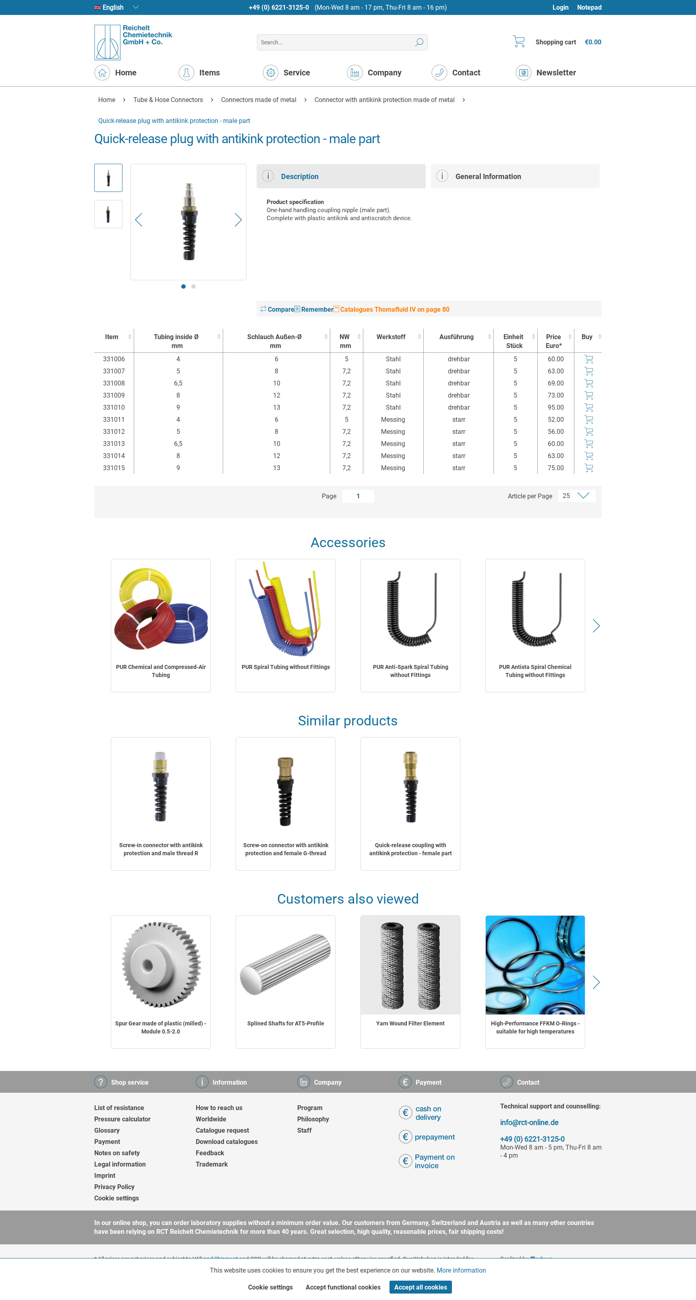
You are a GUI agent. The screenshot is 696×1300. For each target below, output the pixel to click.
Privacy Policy (114, 1187)
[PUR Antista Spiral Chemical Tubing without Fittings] (535, 608)
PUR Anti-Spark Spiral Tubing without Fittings (410, 671)
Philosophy (313, 1119)
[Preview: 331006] (108, 178)
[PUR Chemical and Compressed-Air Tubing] (160, 608)
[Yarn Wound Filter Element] (410, 965)
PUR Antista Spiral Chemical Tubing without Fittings (535, 671)
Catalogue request (222, 1130)
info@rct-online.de (529, 1122)
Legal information (120, 1164)
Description (300, 176)
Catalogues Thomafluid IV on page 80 (394, 309)
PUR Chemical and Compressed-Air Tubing (161, 671)
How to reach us (219, 1108)
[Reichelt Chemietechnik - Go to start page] (133, 42)
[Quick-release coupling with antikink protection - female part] (410, 787)
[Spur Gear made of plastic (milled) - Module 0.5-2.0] (160, 965)
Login (561, 7)
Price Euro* (554, 341)
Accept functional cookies (343, 1287)
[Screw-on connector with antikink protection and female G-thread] (285, 787)
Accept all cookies (420, 1287)
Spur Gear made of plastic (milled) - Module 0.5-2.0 (160, 1027)
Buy (587, 337)
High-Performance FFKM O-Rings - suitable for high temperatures (535, 1027)
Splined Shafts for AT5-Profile (285, 1023)
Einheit (513, 341)
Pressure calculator (122, 1119)
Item (111, 337)
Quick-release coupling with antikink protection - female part (410, 849)
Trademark (212, 1164)
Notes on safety (117, 1153)
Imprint (104, 1175)
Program (310, 1108)
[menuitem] (564, 7)
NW (345, 341)
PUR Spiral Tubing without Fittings (286, 667)
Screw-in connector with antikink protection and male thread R (161, 849)
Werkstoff (391, 337)
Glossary (107, 1130)
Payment (107, 1142)
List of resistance (119, 1108)
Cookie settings (116, 1198)
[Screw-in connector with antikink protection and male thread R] (160, 787)
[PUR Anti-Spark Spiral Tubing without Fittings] (410, 608)
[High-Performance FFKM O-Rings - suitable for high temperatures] (535, 965)
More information (461, 1270)
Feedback (210, 1153)
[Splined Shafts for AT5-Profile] (285, 965)
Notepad (589, 7)
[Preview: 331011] (108, 214)
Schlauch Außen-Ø (274, 341)
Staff (304, 1130)
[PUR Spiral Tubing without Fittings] (285, 608)
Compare (280, 309)
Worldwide (211, 1119)
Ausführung (456, 337)
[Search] (419, 42)
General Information (488, 176)
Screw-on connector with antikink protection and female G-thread (285, 849)
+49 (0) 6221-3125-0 (279, 7)
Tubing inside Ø (176, 341)
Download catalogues (227, 1142)
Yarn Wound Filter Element (410, 1023)
